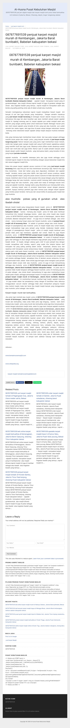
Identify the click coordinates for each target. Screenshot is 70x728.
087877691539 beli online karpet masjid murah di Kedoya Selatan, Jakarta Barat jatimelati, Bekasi (34, 604)
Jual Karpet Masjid (10, 640)
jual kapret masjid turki (17, 26)
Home (7, 26)
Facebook (20, 382)
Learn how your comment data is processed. (48, 558)
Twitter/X (29, 382)
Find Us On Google (11, 636)
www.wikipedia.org (12, 364)
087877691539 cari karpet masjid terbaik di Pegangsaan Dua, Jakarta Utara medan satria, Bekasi (19, 395)
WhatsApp (38, 382)
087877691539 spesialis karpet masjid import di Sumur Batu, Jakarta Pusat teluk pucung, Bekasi (49, 434)
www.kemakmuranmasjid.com (15, 355)
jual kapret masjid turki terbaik (37, 46)
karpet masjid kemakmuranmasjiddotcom (22, 374)
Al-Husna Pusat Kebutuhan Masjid (35, 9)
